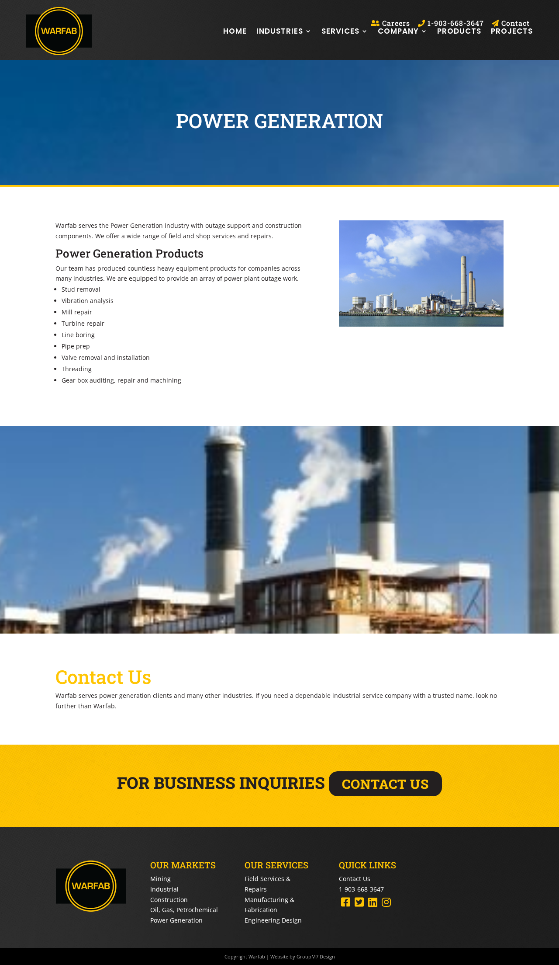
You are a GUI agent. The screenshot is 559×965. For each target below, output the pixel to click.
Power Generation (176, 920)
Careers (395, 23)
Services (340, 31)
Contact (514, 23)
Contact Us (354, 878)
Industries (279, 31)
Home (235, 31)
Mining (160, 878)
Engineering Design (273, 920)
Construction (169, 899)
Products (459, 31)
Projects (512, 31)
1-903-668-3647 (454, 23)
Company (398, 31)
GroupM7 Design (316, 956)
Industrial (164, 889)
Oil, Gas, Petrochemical (184, 910)
